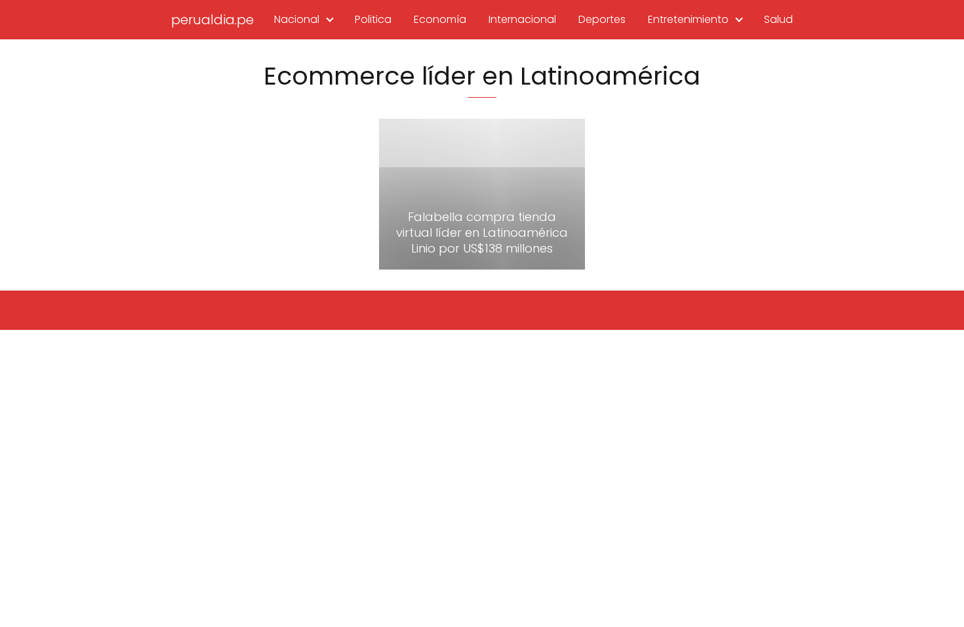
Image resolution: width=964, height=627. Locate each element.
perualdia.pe (212, 19)
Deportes (602, 19)
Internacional (522, 19)
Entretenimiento (688, 19)
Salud (778, 19)
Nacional (296, 19)
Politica (373, 19)
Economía (440, 19)
